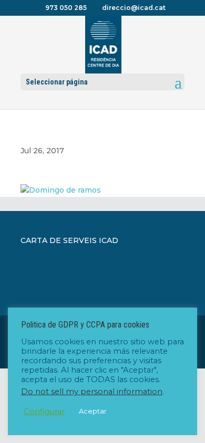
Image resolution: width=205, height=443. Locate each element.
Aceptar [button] (93, 411)
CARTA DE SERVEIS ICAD (69, 240)
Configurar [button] (44, 411)
